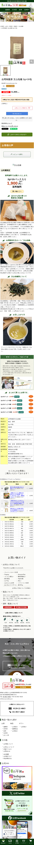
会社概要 (6, 754)
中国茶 (10, 26)
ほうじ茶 (6, 735)
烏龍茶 (15, 26)
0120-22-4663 (19, 708)
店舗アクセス (8, 749)
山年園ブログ (8, 756)
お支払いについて (9, 747)
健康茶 (7, 9)
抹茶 (20, 9)
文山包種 (21, 26)
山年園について (8, 744)
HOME (2, 26)
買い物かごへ (16, 191)
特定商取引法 (8, 758)
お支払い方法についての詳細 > (21, 588)
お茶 (6, 26)
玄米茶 (6, 733)
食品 (11, 723)
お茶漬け (15, 731)
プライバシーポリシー (6, 698)
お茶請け (15, 726)
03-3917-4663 (7, 696)
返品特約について (7, 123)
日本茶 (14, 9)
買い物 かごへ (31, 396)
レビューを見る (10, 86)
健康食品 (15, 729)
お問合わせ (7, 751)
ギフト (21, 723)
